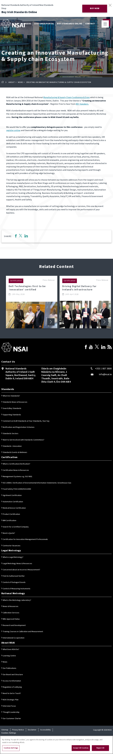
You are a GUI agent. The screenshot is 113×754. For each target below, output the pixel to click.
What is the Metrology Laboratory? (17, 600)
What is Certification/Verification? (16, 464)
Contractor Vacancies (11, 545)
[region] (56, 745)
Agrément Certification (12, 495)
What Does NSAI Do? (11, 649)
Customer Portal (44, 23)
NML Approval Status (11, 619)
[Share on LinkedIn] (26, 236)
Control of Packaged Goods (14, 582)
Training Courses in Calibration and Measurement (23, 631)
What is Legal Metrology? (13, 557)
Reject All (100, 748)
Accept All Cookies (80, 748)
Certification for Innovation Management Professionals (25, 539)
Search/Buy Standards (12, 408)
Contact (90, 23)
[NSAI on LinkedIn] (103, 347)
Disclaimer (32, 729)
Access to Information (12, 681)
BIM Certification (9, 520)
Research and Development (14, 625)
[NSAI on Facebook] (86, 347)
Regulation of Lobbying (12, 687)
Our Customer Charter (12, 718)
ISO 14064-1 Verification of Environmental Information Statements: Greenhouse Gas (37, 483)
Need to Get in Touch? (12, 693)
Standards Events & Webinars (15, 452)
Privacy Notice (18, 729)
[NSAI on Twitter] (97, 347)
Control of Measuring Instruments (16, 588)
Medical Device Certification (14, 508)
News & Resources (10, 606)
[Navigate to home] (13, 23)
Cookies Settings (8, 733)
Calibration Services (11, 612)
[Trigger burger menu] (105, 24)
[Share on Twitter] (20, 236)
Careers (26, 23)
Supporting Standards (12, 414)
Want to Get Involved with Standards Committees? (23, 439)
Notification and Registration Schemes (18, 427)
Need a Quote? (9, 533)
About (11, 82)
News (20, 82)
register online (13, 130)
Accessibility (45, 729)
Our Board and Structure (13, 674)
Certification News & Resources (16, 470)
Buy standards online (69, 23)
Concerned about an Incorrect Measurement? (21, 569)
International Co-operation (13, 638)
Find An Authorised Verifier (14, 576)
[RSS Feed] (109, 347)
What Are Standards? (11, 396)
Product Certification (11, 514)
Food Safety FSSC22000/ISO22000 (17, 489)
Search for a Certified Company (16, 526)
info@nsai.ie (105, 374)
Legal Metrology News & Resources (17, 563)
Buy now (94, 8)
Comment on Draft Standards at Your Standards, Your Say (26, 421)
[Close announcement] (110, 5)
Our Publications (9, 668)
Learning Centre (9, 655)
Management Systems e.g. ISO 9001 (17, 476)
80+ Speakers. (82, 104)
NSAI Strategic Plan (10, 699)
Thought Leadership (11, 712)
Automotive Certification (13, 501)
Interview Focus (9, 706)
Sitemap (4, 729)
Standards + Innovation (12, 446)
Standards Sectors (10, 433)
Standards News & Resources (15, 402)
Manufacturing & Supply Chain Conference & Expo (66, 97)
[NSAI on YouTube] (91, 347)
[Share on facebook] (16, 236)
